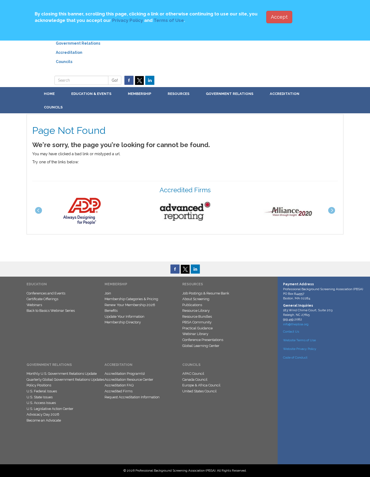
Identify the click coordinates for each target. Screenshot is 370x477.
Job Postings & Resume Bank (205, 293)
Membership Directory (123, 322)
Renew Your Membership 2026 (130, 305)
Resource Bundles (197, 316)
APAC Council (193, 374)
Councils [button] (53, 107)
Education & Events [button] (91, 94)
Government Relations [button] (229, 94)
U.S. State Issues (40, 397)
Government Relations (78, 43)
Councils (64, 61)
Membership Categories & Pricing (131, 299)
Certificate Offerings (42, 299)
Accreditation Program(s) (125, 374)
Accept (279, 17)
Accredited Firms (118, 391)
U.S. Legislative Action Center (50, 409)
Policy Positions (39, 385)
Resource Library (196, 311)
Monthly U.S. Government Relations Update (62, 374)
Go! (115, 80)
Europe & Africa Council (201, 385)
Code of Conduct (295, 357)
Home (49, 94)
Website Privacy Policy (299, 349)
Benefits (111, 311)
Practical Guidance (197, 328)
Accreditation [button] (284, 94)
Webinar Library (195, 334)
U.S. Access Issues (41, 403)
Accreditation (69, 52)
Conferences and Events (46, 293)
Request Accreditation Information (132, 397)
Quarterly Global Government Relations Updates (65, 379)
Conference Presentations (202, 340)
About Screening (195, 299)
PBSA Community (197, 322)
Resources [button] (178, 94)
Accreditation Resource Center (129, 379)
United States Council (199, 391)
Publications (192, 305)
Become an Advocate (44, 420)
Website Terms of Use (299, 340)
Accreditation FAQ (119, 385)
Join (108, 293)
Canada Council (194, 379)
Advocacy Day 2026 (43, 414)
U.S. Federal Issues (42, 391)
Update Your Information (124, 316)
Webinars (34, 305)
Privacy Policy (127, 20)
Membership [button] (139, 94)
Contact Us (291, 331)
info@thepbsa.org (296, 324)
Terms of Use (169, 20)
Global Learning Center (200, 346)
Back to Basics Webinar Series (51, 311)
